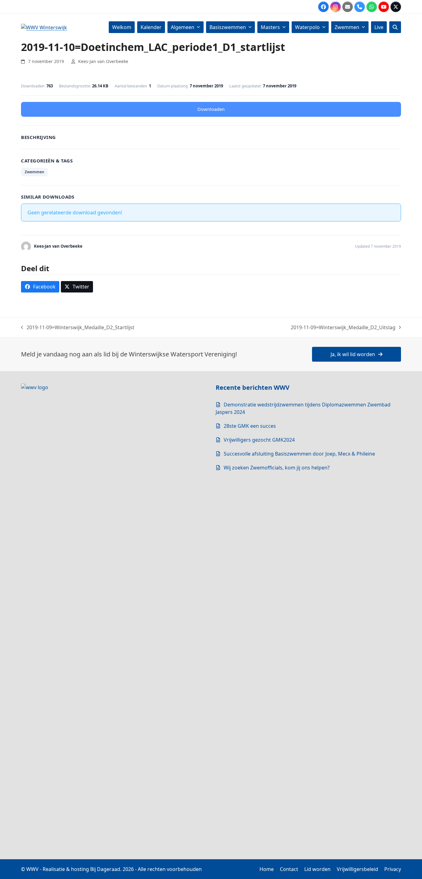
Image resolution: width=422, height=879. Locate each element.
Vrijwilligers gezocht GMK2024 (259, 439)
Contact (289, 869)
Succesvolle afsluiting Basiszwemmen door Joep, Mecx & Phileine (299, 453)
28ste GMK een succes (250, 426)
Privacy (392, 869)
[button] (395, 27)
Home (267, 869)
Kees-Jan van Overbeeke (103, 61)
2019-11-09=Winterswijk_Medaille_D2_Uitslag (343, 327)
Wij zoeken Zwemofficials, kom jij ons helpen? (277, 467)
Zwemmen (34, 172)
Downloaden (211, 109)
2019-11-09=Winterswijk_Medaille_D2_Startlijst (77, 327)
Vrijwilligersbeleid (357, 869)
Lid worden (317, 869)
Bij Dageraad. (105, 869)
